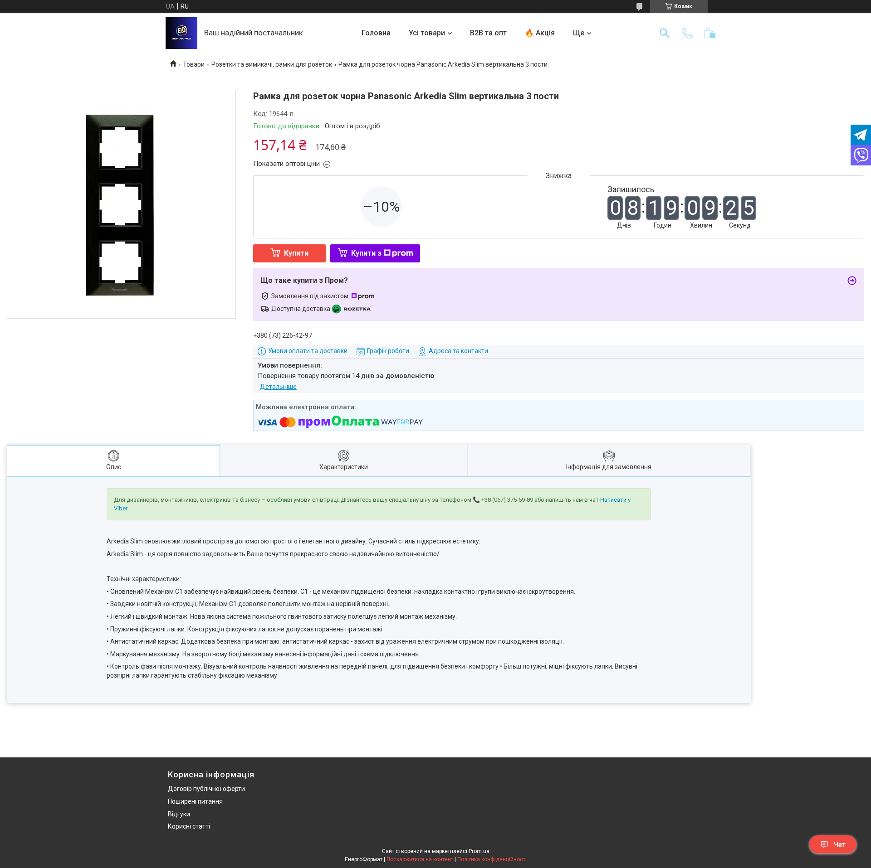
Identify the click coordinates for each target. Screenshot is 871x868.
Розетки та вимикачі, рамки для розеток (271, 64)
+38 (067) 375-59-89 (507, 499)
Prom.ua (479, 851)
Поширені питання (195, 801)
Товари (194, 64)
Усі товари (427, 33)
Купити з (366, 253)
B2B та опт (488, 33)
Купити (296, 253)
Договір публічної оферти (206, 788)
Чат (840, 844)
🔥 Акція (540, 33)
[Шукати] (665, 33)
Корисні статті (189, 826)
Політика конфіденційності (492, 859)
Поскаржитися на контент (420, 859)
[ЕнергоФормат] (181, 33)
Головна (376, 33)
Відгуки (179, 814)
